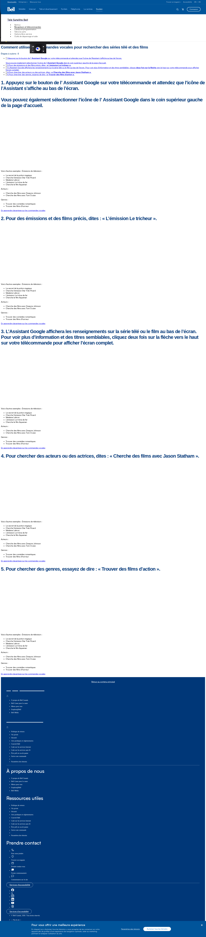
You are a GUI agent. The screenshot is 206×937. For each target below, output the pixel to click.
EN (200, 2)
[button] (39, 65)
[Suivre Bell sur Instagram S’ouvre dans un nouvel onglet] (12, 897)
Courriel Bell (15, 744)
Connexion (194, 9)
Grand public (11, 2)
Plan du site (16, 920)
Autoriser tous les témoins (157, 929)
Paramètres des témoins (130, 929)
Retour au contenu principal (103, 682)
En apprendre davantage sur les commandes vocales (23, 210)
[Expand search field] (177, 9)
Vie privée (14, 735)
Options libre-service (23, 34)
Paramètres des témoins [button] (19, 762)
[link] (12, 850)
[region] (103, 929)
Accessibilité (187, 2)
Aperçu (17, 25)
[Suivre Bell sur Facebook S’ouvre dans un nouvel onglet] (12, 891)
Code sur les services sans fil (20, 750)
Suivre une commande (18, 756)
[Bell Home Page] (11, 9)
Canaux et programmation (25, 29)
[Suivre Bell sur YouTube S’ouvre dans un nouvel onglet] (12, 904)
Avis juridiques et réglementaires (22, 741)
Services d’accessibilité (20, 885)
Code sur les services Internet (21, 747)
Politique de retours (17, 731)
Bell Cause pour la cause (19, 703)
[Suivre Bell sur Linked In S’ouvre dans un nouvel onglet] (12, 900)
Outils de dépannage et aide (26, 36)
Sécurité (14, 738)
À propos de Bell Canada (19, 700)
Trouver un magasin (173, 2)
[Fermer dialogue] (201, 925)
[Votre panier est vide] (182, 9)
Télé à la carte (20, 32)
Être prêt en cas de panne (19, 753)
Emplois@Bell (16, 709)
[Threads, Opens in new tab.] (12, 907)
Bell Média (15, 712)
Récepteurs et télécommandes (27, 27)
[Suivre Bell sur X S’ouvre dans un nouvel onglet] (12, 893)
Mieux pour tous (35, 2)
